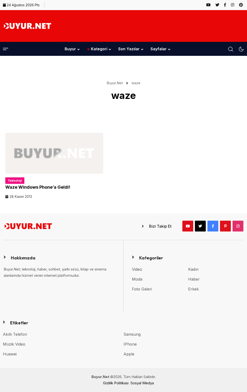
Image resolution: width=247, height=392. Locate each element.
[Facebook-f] (212, 226)
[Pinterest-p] (225, 226)
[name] (210, 5)
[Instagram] (238, 226)
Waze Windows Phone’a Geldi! (37, 187)
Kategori (98, 48)
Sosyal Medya (142, 383)
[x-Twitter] (200, 226)
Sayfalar (159, 48)
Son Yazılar (129, 48)
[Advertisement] (156, 25)
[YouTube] (187, 226)
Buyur (70, 48)
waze (135, 83)
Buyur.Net (116, 83)
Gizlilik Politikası (116, 383)
